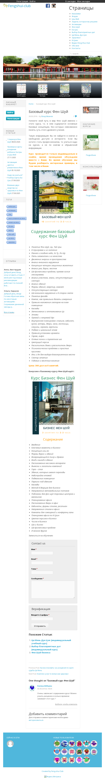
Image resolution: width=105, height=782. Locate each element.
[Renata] (57, 763)
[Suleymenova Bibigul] (86, 746)
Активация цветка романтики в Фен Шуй (15, 166)
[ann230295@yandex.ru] (94, 754)
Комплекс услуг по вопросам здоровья (52, 674)
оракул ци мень (14, 222)
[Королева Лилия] (79, 763)
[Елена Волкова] (64, 763)
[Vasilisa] (64, 746)
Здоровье (76, 37)
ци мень (11, 238)
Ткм (10, 214)
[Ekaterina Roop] (79, 754)
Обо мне (75, 45)
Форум (75, 16)
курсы (10, 230)
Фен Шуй (76, 27)
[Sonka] (64, 754)
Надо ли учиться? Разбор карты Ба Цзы (15, 178)
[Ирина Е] (79, 746)
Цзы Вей (75, 19)
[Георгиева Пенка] (86, 763)
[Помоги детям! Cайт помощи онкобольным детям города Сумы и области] (91, 112)
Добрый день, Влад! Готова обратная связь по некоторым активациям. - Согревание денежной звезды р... (14, 300)
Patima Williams (44, 686)
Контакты (76, 48)
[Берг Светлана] (57, 754)
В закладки (70, 1)
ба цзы (11, 226)
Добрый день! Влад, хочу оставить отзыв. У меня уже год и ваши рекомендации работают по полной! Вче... (14, 279)
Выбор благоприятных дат (83, 32)
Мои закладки (83, 1)
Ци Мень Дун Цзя (79, 35)
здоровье (12, 242)
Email (34, 559)
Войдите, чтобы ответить (66, 704)
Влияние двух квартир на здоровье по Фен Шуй (15, 189)
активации (12, 210)
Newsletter (76, 13)
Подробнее (91, 155)
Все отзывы (9, 312)
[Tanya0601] (71, 754)
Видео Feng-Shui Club (81, 43)
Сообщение (37, 578)
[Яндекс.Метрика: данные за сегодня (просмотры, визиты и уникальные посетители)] (52, 776)
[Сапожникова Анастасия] (71, 746)
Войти (32, 1)
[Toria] (86, 754)
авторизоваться (36, 720)
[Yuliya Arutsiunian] (57, 746)
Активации (76, 24)
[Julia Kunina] (94, 746)
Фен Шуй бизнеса (40, 652)
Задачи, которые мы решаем (84, 21)
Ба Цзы (75, 29)
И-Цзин (75, 40)
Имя (34, 549)
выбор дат (12, 206)
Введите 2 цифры (40, 615)
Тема (34, 569)
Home (31, 104)
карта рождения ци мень (17, 218)
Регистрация (22, 1)
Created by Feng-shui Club (52, 771)
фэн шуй (11, 234)
